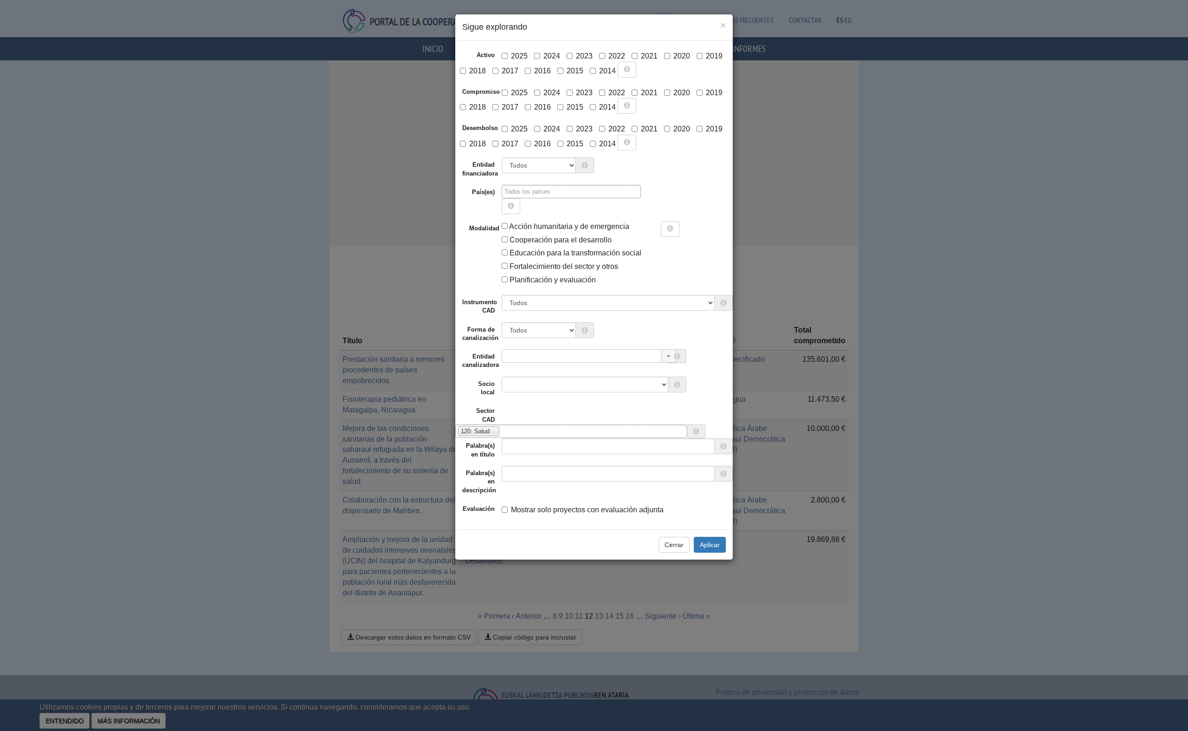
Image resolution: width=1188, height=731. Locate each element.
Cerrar (674, 544)
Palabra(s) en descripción (479, 482)
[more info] (627, 70)
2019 (714, 56)
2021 (649, 56)
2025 (519, 56)
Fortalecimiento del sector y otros (563, 266)
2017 (510, 71)
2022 (616, 56)
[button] (668, 356)
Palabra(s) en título (480, 449)
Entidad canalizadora (480, 360)
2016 (542, 71)
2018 (477, 71)
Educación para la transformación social (574, 253)
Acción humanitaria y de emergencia (568, 226)
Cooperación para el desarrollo (560, 240)
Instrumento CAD (479, 306)
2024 (551, 56)
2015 (575, 71)
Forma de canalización (480, 333)
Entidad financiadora (480, 168)
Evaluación (479, 508)
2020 (681, 56)
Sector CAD (485, 415)
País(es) (483, 192)
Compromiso (481, 91)
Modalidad (472, 228)
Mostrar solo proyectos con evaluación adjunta (587, 510)
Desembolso (480, 127)
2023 (584, 56)
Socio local (486, 388)
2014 (607, 71)
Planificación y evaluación (552, 280)
